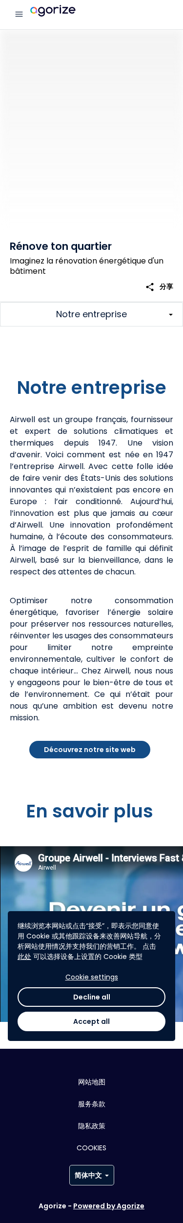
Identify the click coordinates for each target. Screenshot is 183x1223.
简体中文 (88, 1175)
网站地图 (91, 1082)
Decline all (91, 997)
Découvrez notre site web (90, 749)
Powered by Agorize (108, 1206)
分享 (159, 287)
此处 (24, 956)
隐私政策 (91, 1126)
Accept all (91, 1021)
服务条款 (91, 1104)
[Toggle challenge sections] (91, 314)
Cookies (91, 1148)
